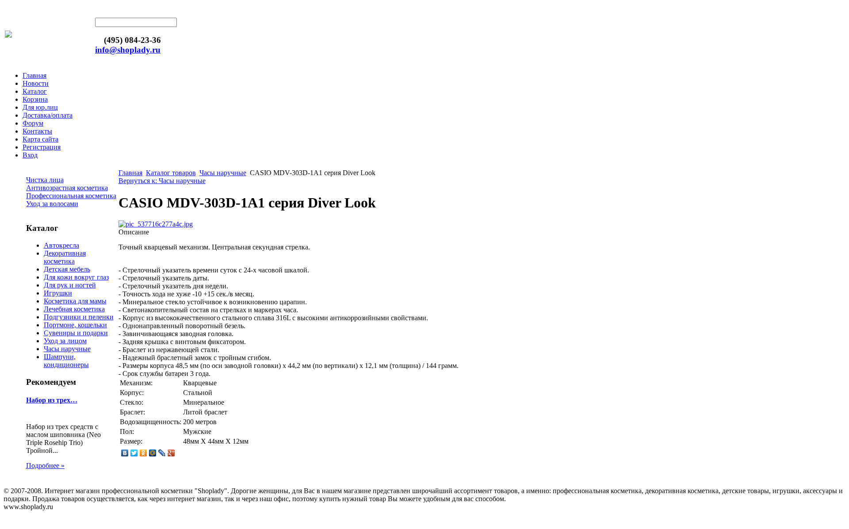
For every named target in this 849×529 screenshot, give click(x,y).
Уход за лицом (65, 341)
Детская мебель (67, 269)
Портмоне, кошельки (75, 325)
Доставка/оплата (48, 115)
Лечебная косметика (74, 309)
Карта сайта (40, 139)
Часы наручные (67, 349)
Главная (34, 75)
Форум (33, 123)
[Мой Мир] (152, 453)
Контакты (37, 131)
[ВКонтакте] (125, 453)
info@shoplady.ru (128, 49)
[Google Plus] (171, 453)
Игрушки (58, 293)
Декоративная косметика (65, 257)
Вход (30, 155)
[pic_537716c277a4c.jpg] (156, 224)
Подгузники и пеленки (79, 317)
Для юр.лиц (40, 107)
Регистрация (42, 147)
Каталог (35, 91)
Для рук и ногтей (70, 285)
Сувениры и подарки (76, 333)
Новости (36, 83)
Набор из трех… (51, 400)
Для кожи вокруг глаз (76, 277)
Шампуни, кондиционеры (66, 360)
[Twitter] (134, 453)
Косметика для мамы (75, 301)
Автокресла (61, 245)
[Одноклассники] (143, 453)
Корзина (35, 99)
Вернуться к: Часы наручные (162, 180)
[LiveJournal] (162, 453)
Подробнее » (45, 465)
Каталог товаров (171, 172)
